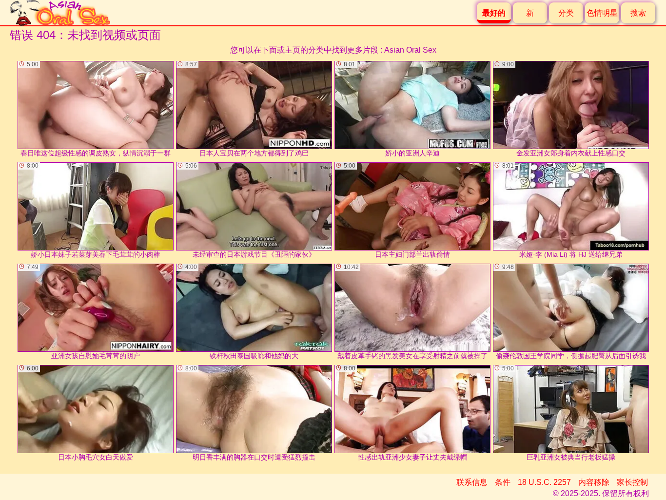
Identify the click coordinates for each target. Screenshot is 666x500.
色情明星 (602, 13)
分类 (566, 13)
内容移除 (593, 482)
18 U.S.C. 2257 (544, 482)
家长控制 (632, 482)
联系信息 (472, 482)
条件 (502, 482)
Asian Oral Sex (410, 50)
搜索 (638, 13)
